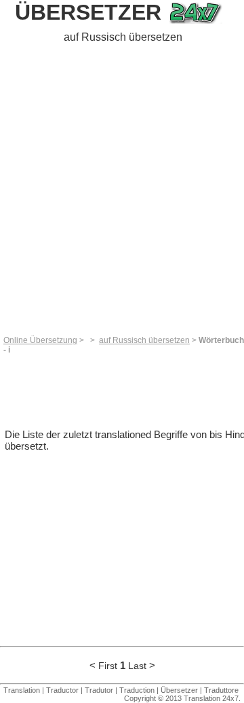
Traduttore (221, 690)
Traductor (62, 690)
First (107, 665)
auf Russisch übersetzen (144, 340)
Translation (21, 690)
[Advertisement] (122, 191)
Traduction (137, 690)
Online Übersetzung (40, 340)
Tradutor (99, 690)
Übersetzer (88, 12)
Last (137, 665)
